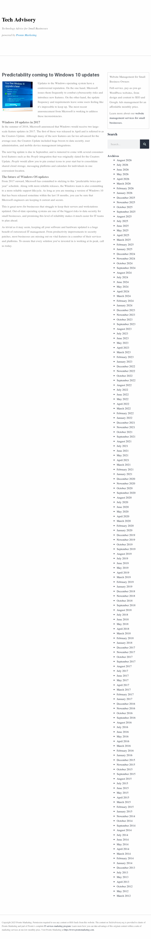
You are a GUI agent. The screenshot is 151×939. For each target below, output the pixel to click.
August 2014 (124, 830)
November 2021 (126, 427)
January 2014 (124, 863)
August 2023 (124, 329)
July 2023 (122, 333)
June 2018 (123, 619)
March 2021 (124, 464)
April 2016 (123, 741)
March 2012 (124, 895)
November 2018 (126, 596)
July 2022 (122, 389)
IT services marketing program (57, 925)
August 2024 (124, 272)
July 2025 (122, 221)
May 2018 (123, 624)
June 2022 (123, 394)
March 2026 (124, 183)
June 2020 (123, 507)
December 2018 (126, 591)
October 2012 (125, 886)
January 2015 (124, 811)
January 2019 (124, 586)
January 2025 (124, 249)
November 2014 (126, 816)
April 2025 (123, 235)
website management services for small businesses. (127, 117)
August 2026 (124, 160)
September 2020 (126, 492)
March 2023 (124, 352)
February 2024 (125, 300)
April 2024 (123, 291)
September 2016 (126, 717)
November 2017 (126, 652)
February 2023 (125, 357)
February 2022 (125, 413)
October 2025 (125, 207)
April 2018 (123, 628)
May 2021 (123, 455)
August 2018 (124, 610)
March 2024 (124, 296)
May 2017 (123, 680)
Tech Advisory (19, 19)
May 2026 (123, 174)
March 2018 (124, 633)
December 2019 (126, 535)
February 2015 (125, 807)
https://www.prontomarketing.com (79, 929)
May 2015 (123, 792)
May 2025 (123, 230)
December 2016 (126, 703)
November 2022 (126, 371)
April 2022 (123, 404)
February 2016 (125, 750)
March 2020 (124, 521)
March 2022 (124, 408)
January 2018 (124, 642)
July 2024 (122, 277)
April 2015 (123, 797)
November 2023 (126, 314)
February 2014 (125, 858)
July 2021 (122, 446)
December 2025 (126, 197)
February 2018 (125, 638)
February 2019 (125, 582)
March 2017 (124, 689)
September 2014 (126, 825)
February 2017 (125, 694)
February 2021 (125, 469)
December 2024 (126, 254)
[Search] (144, 144)
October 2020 (125, 488)
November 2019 (126, 539)
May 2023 (123, 343)
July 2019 (122, 558)
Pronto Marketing (26, 35)
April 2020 (123, 516)
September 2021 (126, 436)
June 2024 (123, 282)
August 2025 (124, 216)
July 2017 (122, 671)
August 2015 (124, 778)
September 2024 (126, 268)
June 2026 (123, 169)
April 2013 (123, 882)
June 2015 (123, 788)
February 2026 (125, 188)
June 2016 (123, 732)
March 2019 (124, 577)
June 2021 (123, 450)
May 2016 (123, 736)
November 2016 (126, 708)
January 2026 (124, 193)
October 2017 (125, 657)
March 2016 (124, 746)
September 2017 (126, 661)
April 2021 (123, 460)
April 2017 (123, 685)
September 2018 (126, 605)
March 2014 (124, 853)
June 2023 (123, 338)
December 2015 (126, 760)
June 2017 (123, 675)
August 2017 (124, 666)
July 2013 (122, 872)
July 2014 (122, 835)
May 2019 (123, 567)
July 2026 (122, 164)
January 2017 (124, 699)
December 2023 (126, 310)
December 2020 (126, 479)
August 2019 (124, 553)
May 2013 (123, 877)
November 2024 (126, 258)
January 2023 (124, 361)
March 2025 (124, 239)
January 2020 (124, 530)
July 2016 (122, 727)
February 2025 (125, 244)
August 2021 (124, 441)
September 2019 (126, 549)
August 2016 (124, 722)
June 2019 (123, 563)
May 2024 (123, 286)
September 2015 (126, 774)
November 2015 (126, 764)
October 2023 (125, 319)
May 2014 (123, 844)
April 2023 (123, 347)
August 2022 (124, 385)
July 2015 (122, 783)
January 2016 (124, 755)
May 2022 (123, 399)
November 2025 (126, 202)
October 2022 (125, 375)
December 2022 (126, 366)
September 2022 (126, 380)
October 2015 (125, 769)
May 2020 (123, 511)
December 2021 (126, 422)
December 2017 (126, 647)
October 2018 (125, 600)
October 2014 (125, 820)
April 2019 (123, 572)
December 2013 (126, 867)
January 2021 (124, 474)
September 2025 (126, 211)
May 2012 (123, 891)
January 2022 (124, 418)
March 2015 (124, 802)
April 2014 (123, 849)
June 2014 (123, 839)
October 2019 (125, 544)
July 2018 (122, 614)
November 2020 (126, 483)
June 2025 (123, 225)
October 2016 (125, 713)
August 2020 (124, 497)
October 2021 (125, 432)
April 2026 (123, 179)
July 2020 (122, 502)
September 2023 (126, 324)
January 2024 (124, 305)
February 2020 (125, 525)
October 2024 (125, 263)
